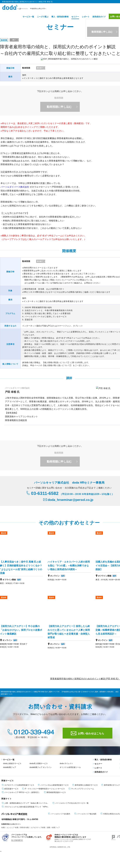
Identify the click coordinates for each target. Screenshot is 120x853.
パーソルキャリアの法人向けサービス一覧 (72, 803)
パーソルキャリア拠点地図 (86, 814)
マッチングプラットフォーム (82, 788)
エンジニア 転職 (12, 827)
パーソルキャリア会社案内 (60, 814)
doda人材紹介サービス (12, 763)
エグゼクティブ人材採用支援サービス (19, 785)
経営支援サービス (11, 788)
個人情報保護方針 (17, 840)
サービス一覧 (28, 16)
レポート (86, 16)
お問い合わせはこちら (91, 733)
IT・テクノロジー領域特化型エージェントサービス (45, 788)
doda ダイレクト (66, 763)
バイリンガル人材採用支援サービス (55, 785)
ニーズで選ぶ (42, 16)
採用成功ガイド (99, 16)
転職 (3, 827)
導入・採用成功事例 (59, 16)
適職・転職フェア (53, 827)
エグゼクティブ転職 (38, 827)
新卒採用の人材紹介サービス (86, 785)
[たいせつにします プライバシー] (5, 837)
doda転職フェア (9, 767)
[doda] (15, 6)
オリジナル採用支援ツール (70, 767)
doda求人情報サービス (39, 763)
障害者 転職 (24, 827)
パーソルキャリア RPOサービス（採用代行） (22, 792)
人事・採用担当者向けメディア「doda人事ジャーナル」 (26, 803)
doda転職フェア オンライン (41, 767)
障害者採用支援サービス (56, 792)
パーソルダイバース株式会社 (15, 186)
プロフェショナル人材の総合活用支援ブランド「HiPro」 (26, 807)
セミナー (75, 16)
